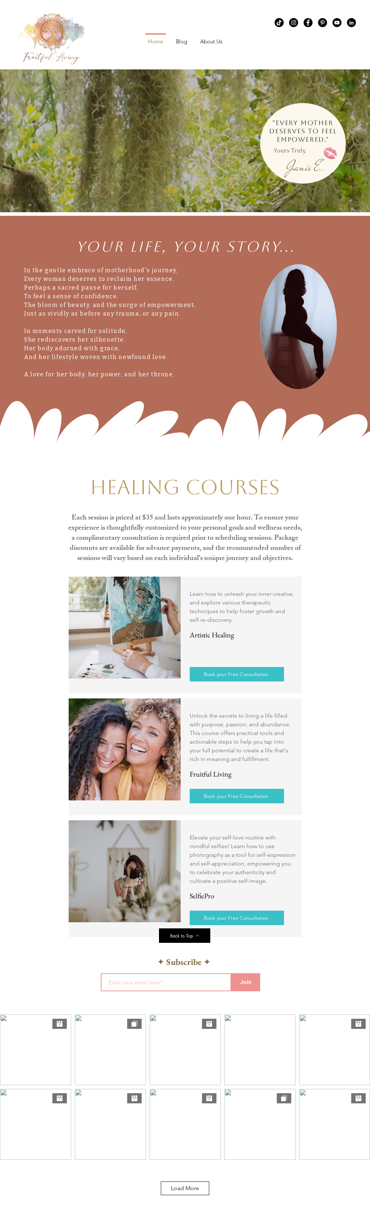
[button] (211, 38)
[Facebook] (308, 22)
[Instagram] (293, 22)
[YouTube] (336, 22)
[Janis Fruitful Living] (279, 22)
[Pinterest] (322, 22)
